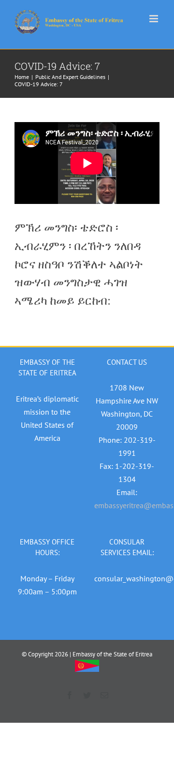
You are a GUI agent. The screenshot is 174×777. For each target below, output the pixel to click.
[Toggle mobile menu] (154, 19)
